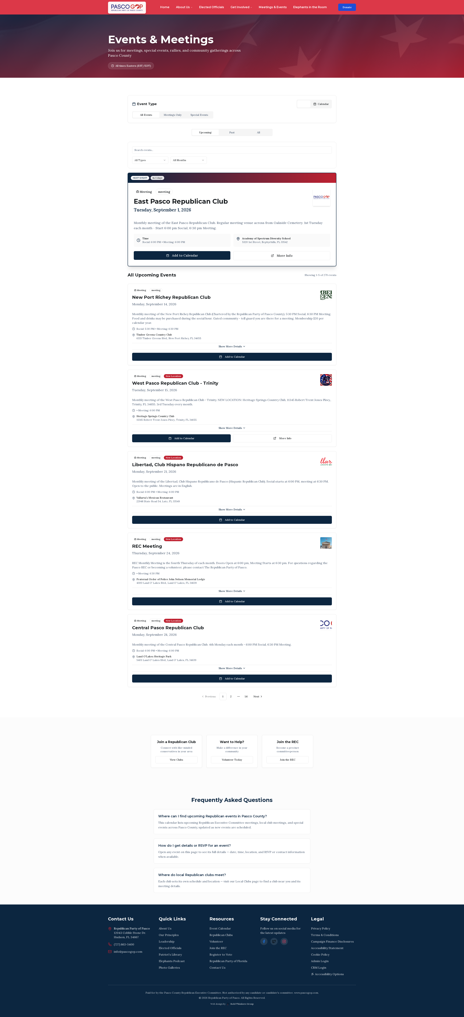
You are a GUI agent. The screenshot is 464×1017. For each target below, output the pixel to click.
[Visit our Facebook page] (264, 941)
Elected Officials (211, 7)
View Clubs (176, 759)
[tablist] (172, 114)
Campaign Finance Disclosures (332, 941)
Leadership (166, 941)
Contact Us (217, 967)
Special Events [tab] (199, 115)
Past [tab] (232, 132)
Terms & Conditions (325, 935)
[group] (314, 104)
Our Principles (169, 935)
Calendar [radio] (323, 104)
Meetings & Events (273, 7)
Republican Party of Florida (228, 961)
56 (246, 696)
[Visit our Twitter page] (274, 941)
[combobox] (150, 160)
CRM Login (318, 967)
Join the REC (287, 759)
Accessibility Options (329, 974)
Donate (347, 7)
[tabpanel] (232, 421)
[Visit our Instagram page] (284, 941)
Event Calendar (220, 928)
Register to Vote (221, 954)
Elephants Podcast (172, 961)
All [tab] (258, 132)
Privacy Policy (320, 928)
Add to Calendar (185, 255)
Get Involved (240, 7)
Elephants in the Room (310, 7)
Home (164, 7)
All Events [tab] (146, 115)
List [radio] (306, 104)
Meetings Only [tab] (173, 115)
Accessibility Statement (327, 948)
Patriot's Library (170, 954)
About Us (183, 7)
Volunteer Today (232, 759)
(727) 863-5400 (124, 944)
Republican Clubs (221, 935)
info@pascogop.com (128, 951)
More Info (285, 255)
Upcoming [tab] (205, 132)
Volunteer (216, 941)
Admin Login (320, 961)
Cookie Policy (320, 954)
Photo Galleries (169, 967)
